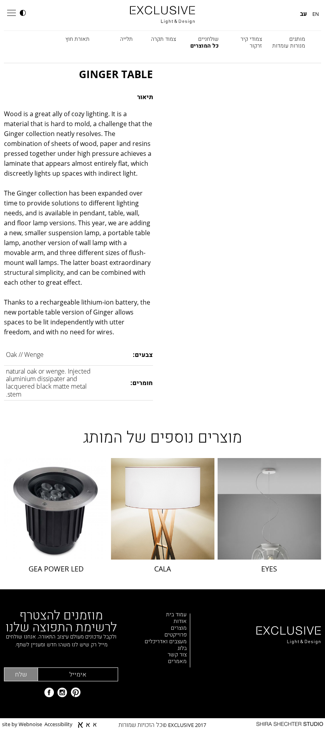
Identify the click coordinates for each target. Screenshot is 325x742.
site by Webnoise (22, 724)
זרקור (256, 45)
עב (303, 14)
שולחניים (208, 38)
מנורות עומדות (288, 45)
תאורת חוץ (77, 38)
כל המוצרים (204, 45)
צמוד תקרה (163, 38)
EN (315, 13)
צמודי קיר (251, 38)
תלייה (126, 38)
